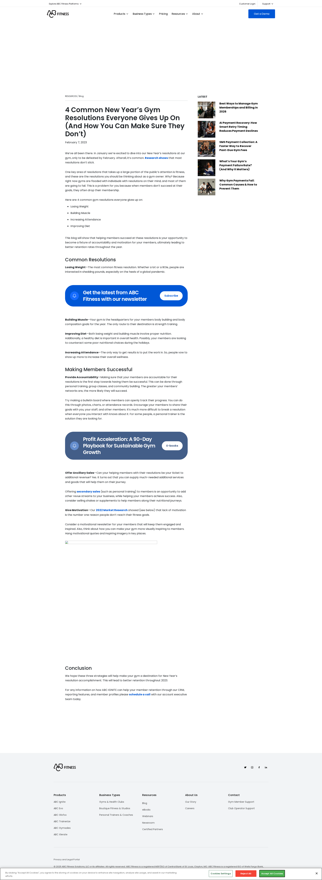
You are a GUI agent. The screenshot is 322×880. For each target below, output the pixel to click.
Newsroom (148, 822)
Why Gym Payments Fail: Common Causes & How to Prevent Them (238, 184)
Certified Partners (152, 829)
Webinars (147, 816)
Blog (144, 803)
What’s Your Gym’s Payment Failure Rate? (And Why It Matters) (235, 165)
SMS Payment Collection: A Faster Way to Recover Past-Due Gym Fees (238, 146)
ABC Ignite (60, 802)
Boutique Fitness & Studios (114, 808)
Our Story (190, 802)
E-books (172, 446)
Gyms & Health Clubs (111, 802)
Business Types (142, 14)
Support (266, 3)
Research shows (156, 158)
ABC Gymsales (62, 828)
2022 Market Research (112, 510)
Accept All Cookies (272, 873)
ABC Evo (58, 808)
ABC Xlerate (60, 834)
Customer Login (247, 3)
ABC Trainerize (62, 821)
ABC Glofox (60, 815)
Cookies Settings (221, 873)
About (196, 14)
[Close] (316, 873)
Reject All (245, 873)
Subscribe (171, 296)
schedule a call (139, 694)
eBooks (146, 809)
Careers (189, 808)
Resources (178, 14)
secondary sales (88, 491)
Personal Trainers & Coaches (116, 815)
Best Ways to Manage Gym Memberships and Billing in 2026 (238, 107)
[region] (161, 874)
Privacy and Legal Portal (67, 859)
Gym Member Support (241, 802)
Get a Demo (262, 14)
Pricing (163, 14)
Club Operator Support (241, 808)
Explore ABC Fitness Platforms (64, 3)
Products (119, 14)
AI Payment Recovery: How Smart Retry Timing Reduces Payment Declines (238, 127)
